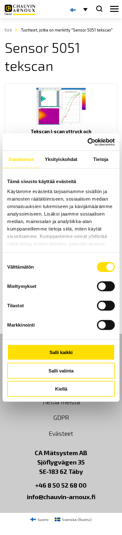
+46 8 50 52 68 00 (61, 485)
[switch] (106, 286)
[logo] (20, 10)
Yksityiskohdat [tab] (61, 159)
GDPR (61, 417)
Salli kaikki (61, 352)
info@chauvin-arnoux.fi (61, 496)
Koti (8, 29)
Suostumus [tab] (21, 159)
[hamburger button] (114, 9)
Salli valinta (61, 370)
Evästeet (61, 433)
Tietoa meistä (61, 402)
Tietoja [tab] (100, 159)
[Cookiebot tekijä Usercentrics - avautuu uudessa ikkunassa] (88, 142)
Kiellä (61, 389)
